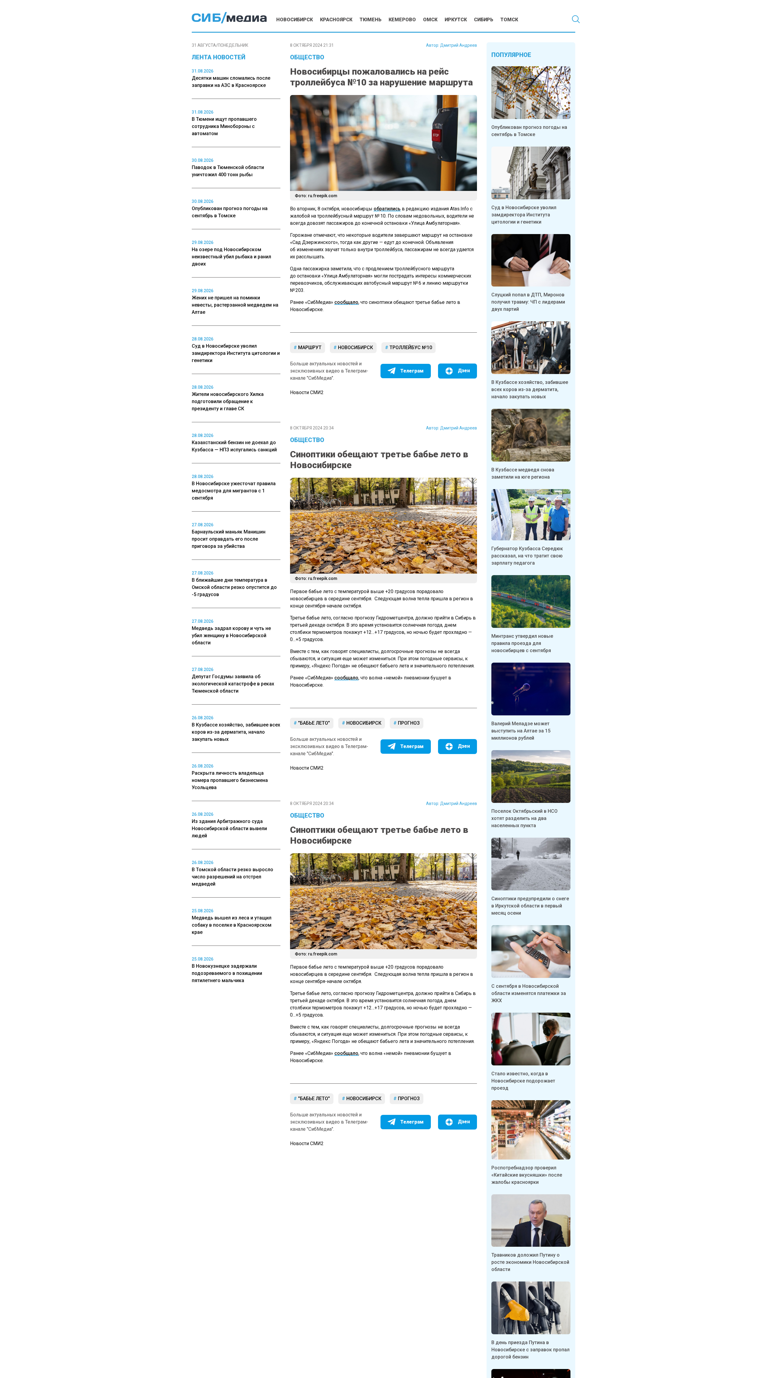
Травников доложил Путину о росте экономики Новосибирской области (530, 1262)
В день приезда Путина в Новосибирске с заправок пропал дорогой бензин (530, 1350)
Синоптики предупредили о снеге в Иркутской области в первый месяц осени (530, 906)
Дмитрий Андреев (458, 45)
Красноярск (336, 19)
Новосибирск (294, 19)
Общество (307, 57)
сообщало (346, 302)
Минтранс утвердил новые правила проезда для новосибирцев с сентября (522, 643)
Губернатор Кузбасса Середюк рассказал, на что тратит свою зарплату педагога (527, 556)
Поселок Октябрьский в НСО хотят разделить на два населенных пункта (524, 818)
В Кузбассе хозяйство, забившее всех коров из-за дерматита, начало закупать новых (529, 389)
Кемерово (402, 19)
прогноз (408, 723)
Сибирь (483, 19)
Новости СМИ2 (307, 392)
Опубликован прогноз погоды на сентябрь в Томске (529, 130)
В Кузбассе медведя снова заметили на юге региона (522, 473)
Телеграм (412, 371)
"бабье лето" (313, 723)
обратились (387, 209)
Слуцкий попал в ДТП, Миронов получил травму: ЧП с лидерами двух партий (528, 302)
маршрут (309, 347)
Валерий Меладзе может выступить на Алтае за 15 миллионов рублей (520, 731)
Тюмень (370, 19)
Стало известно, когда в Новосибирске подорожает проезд (523, 1081)
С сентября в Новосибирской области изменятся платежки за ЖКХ (528, 993)
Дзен (464, 370)
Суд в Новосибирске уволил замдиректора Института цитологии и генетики (523, 215)
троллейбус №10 (410, 347)
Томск (509, 19)
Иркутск (456, 19)
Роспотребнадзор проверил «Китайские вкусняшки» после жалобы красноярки (526, 1175)
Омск (430, 19)
